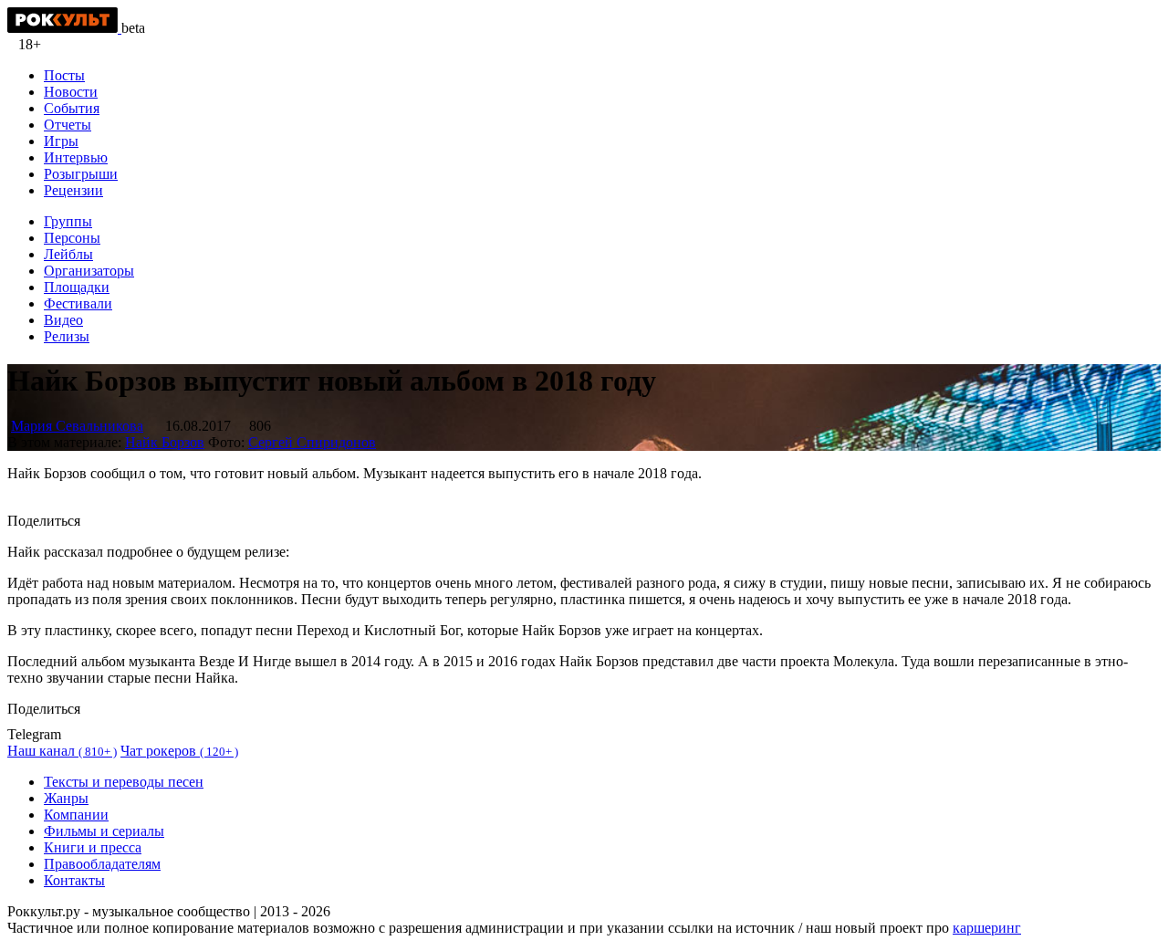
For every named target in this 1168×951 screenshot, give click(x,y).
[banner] (64, 28)
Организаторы (89, 270)
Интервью (76, 157)
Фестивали (78, 303)
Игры (61, 141)
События (71, 108)
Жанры (66, 798)
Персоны (72, 238)
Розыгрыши (81, 174)
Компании (76, 814)
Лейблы (68, 254)
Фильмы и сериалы (104, 831)
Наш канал (62, 750)
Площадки (77, 287)
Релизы (66, 336)
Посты (64, 75)
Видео (63, 320)
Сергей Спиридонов (312, 442)
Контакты (74, 880)
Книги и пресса (92, 847)
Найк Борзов (164, 442)
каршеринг (987, 927)
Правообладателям (102, 864)
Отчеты (67, 124)
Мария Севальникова (77, 426)
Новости (71, 91)
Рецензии (73, 190)
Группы (68, 221)
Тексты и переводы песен (123, 781)
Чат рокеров (179, 750)
